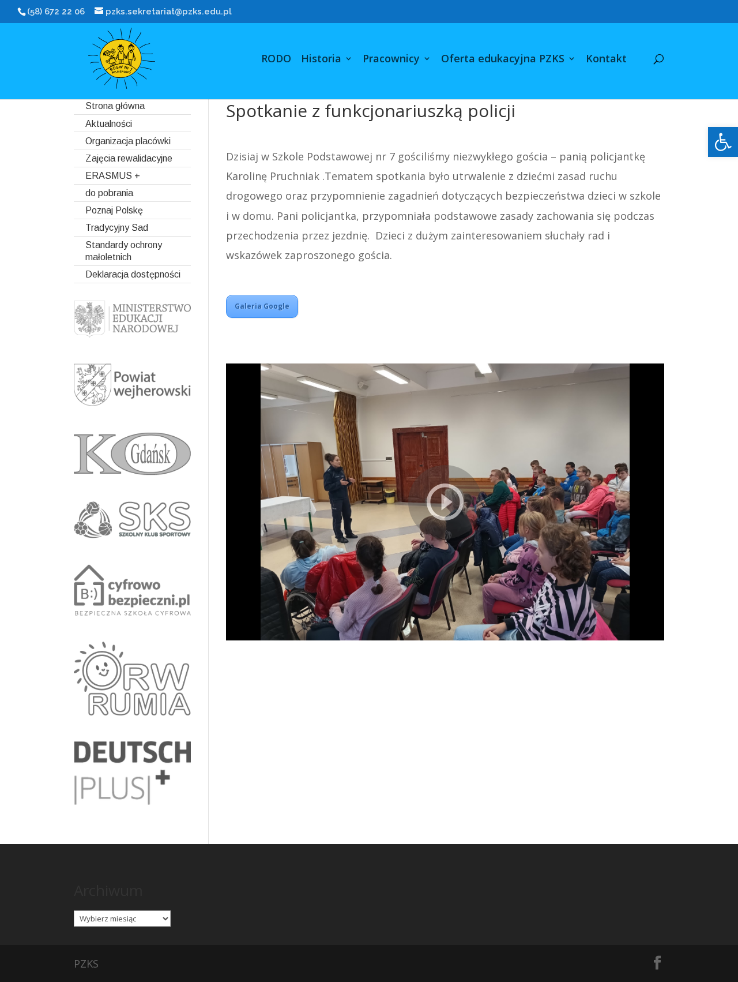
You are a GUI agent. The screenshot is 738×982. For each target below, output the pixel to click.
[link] (723, 142)
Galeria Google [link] (262, 306)
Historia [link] (321, 59)
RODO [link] (276, 59)
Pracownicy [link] (391, 59)
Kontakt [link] (606, 59)
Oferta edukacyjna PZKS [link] (502, 59)
